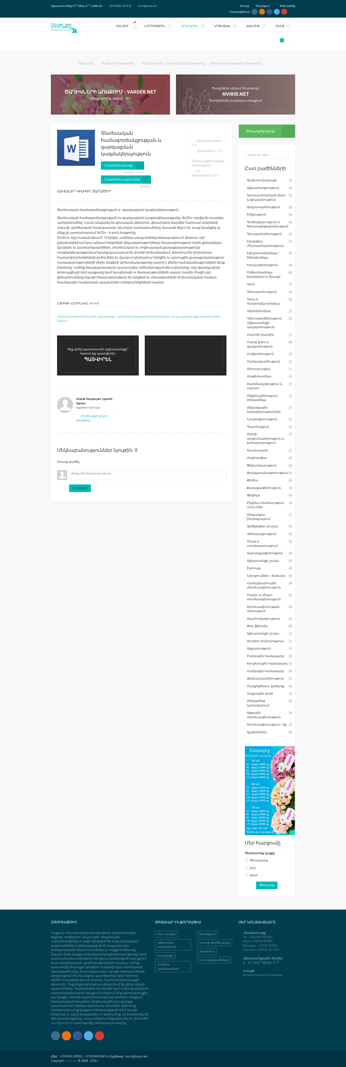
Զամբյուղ (207, 951)
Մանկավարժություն (263, 361)
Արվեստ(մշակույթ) (262, 180)
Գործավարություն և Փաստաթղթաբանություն (268, 224)
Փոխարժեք (287, 5)
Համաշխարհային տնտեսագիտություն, (264, 585)
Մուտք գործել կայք (214, 942)
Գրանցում (262, 5)
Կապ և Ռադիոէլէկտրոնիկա (263, 301)
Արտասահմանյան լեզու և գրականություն (266, 197)
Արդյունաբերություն (263, 207)
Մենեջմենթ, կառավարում (258, 703)
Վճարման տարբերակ (166, 945)
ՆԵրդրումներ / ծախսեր (266, 576)
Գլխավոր (86, 63)
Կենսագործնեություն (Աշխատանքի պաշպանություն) (264, 323)
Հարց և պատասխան (168, 966)
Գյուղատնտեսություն (264, 234)
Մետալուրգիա (259, 369)
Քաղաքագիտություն (264, 488)
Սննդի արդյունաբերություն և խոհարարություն (265, 438)
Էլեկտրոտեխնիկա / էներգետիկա (263, 255)
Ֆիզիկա (253, 495)
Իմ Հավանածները (214, 960)
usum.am (71, 1061)
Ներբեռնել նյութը (119, 165)
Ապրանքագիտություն (265, 553)
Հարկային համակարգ (265, 671)
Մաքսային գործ (260, 693)
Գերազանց (259, 860)
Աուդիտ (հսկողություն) (265, 641)
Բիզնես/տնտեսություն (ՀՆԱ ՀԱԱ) (265, 505)
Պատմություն (258, 427)
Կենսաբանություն (262, 292)
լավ (252, 868)
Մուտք (244, 5)
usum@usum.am (147, 5)
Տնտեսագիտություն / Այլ (267, 724)
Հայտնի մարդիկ (260, 334)
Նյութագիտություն (262, 419)
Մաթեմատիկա (259, 376)
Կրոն (251, 284)
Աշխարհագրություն (263, 188)
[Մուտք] (60, 467)
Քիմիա (252, 480)
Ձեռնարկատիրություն (265, 678)
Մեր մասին (166, 934)
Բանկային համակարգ (265, 656)
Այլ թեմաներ (257, 732)
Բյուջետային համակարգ (267, 663)
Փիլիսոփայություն (262, 465)
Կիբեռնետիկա (259, 311)
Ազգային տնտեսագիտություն (264, 715)
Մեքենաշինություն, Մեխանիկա (262, 398)
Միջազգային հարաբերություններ (264, 410)
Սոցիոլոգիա (257, 458)
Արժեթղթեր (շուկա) (262, 526)
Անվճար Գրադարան (117, 63)
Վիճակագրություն (262, 534)
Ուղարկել (80, 488)
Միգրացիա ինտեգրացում (258, 517)
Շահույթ (254, 568)
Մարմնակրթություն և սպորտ (265, 386)
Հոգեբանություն (260, 354)
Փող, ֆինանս (257, 626)
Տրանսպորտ (257, 450)
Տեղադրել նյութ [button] (260, 131)
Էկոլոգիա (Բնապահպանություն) (265, 243)
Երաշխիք (165, 955)
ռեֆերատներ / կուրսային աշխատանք (173, 63)
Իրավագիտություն (262, 265)
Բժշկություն (256, 214)
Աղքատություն (259, 648)
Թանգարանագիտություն (267, 473)
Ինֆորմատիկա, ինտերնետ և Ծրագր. (264, 274)
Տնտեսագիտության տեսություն (236, 63)
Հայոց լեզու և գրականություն (260, 344)
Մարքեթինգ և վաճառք (265, 686)
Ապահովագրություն (263, 618)
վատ (254, 875)
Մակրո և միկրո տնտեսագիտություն (264, 597)
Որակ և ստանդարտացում (262, 543)
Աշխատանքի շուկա (263, 561)
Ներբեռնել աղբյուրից (122, 179)
